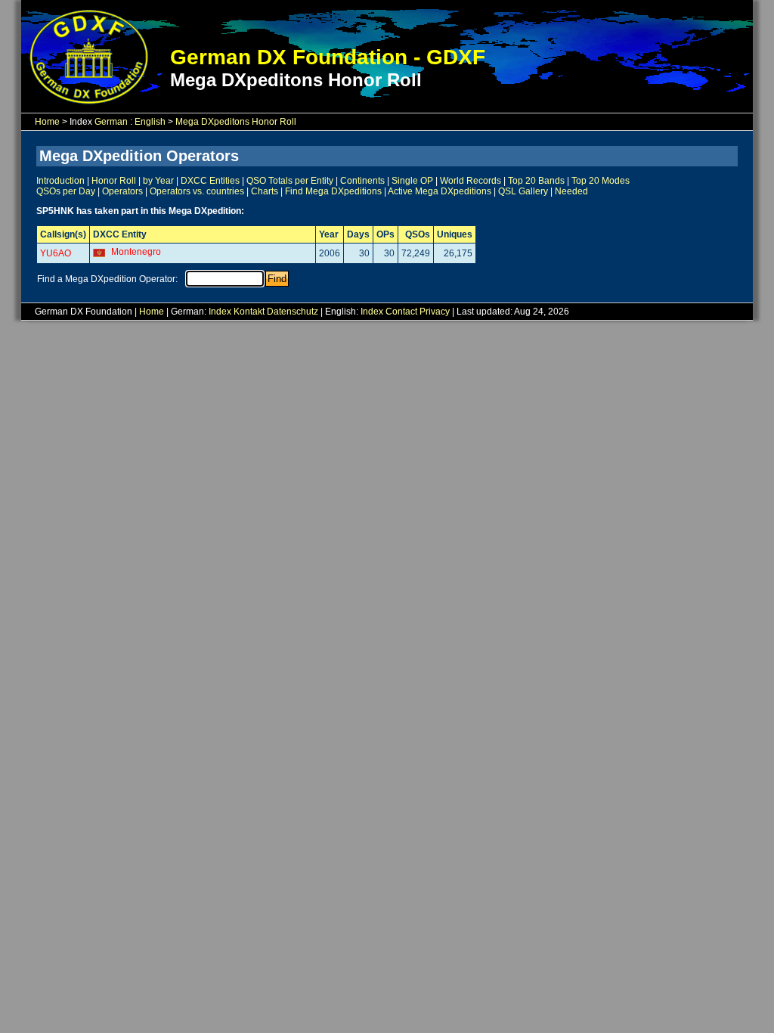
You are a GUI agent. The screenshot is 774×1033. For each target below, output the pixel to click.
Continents (362, 180)
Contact (401, 311)
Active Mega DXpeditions (439, 191)
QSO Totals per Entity (289, 180)
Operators (122, 191)
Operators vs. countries (197, 191)
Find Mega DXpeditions (333, 191)
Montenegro (136, 252)
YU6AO (55, 253)
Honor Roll (113, 180)
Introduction (60, 180)
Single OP (412, 180)
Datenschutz (292, 311)
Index (220, 311)
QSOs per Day (65, 191)
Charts (264, 191)
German (111, 121)
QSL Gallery (523, 191)
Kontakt (249, 311)
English (150, 121)
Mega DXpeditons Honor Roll (235, 121)
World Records (470, 180)
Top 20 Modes (600, 180)
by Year (158, 180)
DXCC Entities (210, 180)
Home (47, 121)
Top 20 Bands (536, 180)
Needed (571, 191)
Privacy (435, 311)
